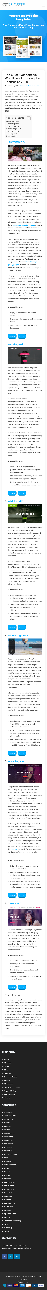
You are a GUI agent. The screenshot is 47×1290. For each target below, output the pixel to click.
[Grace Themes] (14, 6)
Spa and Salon (10, 1214)
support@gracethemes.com (14, 1245)
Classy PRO (12, 134)
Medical (7, 1179)
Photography (9, 1203)
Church (7, 1130)
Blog (6, 1070)
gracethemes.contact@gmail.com (16, 1248)
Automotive (9, 1119)
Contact (7, 1098)
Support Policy (10, 1091)
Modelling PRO (13, 131)
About (6, 1066)
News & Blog (9, 1189)
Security (7, 1210)
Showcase (8, 1084)
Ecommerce (9, 1147)
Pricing (7, 1080)
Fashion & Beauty (11, 1154)
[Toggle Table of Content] (27, 118)
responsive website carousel (23, 225)
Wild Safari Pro (13, 126)
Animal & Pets (10, 1116)
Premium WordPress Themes (30, 86)
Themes (7, 1063)
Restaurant (9, 1207)
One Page (8, 1196)
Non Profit (8, 1193)
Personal (7, 1200)
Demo (21, 336)
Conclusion (12, 136)
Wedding (8, 1228)
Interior (7, 1172)
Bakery (7, 1123)
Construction (9, 1133)
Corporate (8, 1140)
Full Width (8, 1161)
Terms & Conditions (12, 1087)
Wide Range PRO (14, 129)
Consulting (8, 1137)
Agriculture (8, 1112)
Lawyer (7, 1175)
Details (12, 336)
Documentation (10, 1077)
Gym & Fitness (10, 1165)
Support (7, 1073)
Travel (6, 1224)
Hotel (6, 1168)
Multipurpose (9, 1182)
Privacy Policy (9, 1094)
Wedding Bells (13, 124)
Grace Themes (27, 1276)
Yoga (6, 1231)
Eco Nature (8, 1144)
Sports (7, 1217)
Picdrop (14, 849)
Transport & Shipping (12, 1221)
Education (8, 1151)
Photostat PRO (13, 121)
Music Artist (9, 1186)
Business (7, 1126)
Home (6, 1059)
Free (6, 1158)
